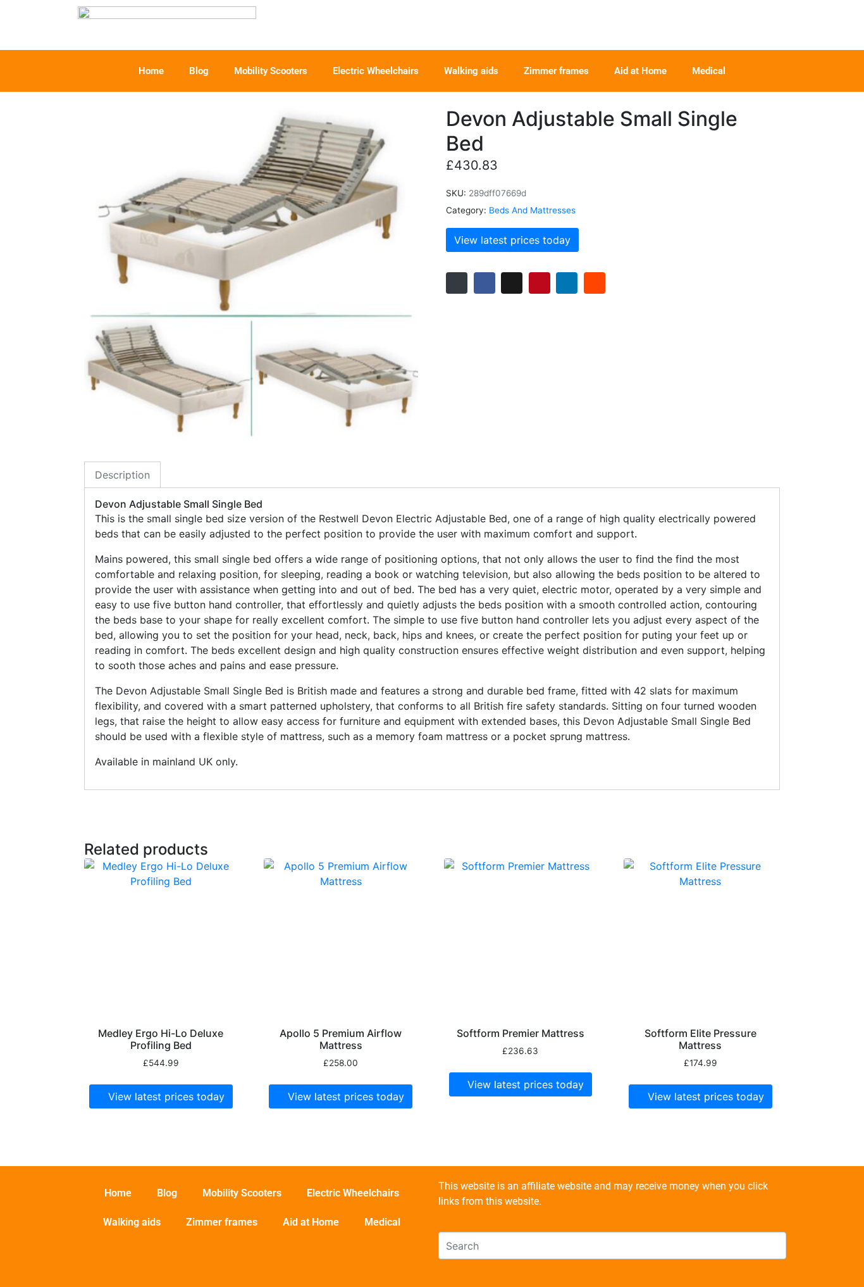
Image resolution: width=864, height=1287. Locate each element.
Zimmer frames (556, 71)
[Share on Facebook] (484, 283)
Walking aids (471, 71)
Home (151, 71)
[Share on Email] (456, 283)
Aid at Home (640, 71)
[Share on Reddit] (594, 283)
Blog (199, 71)
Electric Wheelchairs (376, 71)
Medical (708, 71)
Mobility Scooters (270, 71)
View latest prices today (512, 240)
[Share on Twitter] (511, 283)
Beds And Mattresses (532, 210)
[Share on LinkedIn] (566, 283)
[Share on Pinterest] (539, 283)
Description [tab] (122, 474)
